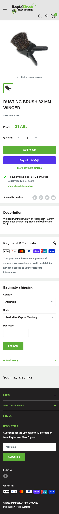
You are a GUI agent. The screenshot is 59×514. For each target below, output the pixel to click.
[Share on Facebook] (34, 197)
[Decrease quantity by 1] (18, 137)
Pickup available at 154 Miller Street (28, 176)
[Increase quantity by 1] (35, 137)
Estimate (13, 346)
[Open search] (40, 16)
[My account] (46, 16)
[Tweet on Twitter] (47, 197)
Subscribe (14, 456)
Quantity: (8, 137)
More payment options (29, 167)
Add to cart (29, 149)
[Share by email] (53, 197)
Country (7, 294)
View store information (20, 186)
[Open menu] (5, 8)
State (6, 310)
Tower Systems (22, 507)
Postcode (8, 325)
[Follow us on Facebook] (5, 476)
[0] (53, 16)
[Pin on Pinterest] (41, 197)
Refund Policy (11, 360)
